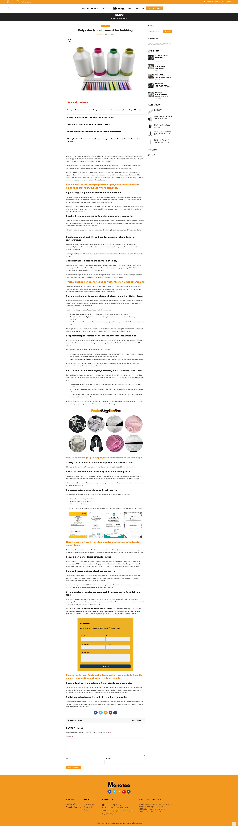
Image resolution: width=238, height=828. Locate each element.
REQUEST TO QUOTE (154, 8)
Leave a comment (109, 34)
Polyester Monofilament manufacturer (98, 609)
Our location (226, 2)
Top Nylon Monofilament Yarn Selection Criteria (161, 94)
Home (83, 8)
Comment (69, 736)
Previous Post (76, 720)
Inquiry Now (105, 666)
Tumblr (115, 713)
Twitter (101, 713)
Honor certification (212, 2)
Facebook (96, 713)
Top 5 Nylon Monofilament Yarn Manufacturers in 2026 (163, 85)
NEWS (130, 8)
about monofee (93, 8)
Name (68, 758)
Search (167, 31)
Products (105, 8)
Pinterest (110, 713)
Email (106, 713)
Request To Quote (90, 804)
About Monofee (71, 804)
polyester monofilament (124, 184)
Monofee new (123, 18)
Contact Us (139, 8)
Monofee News (89, 807)
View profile (152, 155)
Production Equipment (73, 807)
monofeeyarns (120, 823)
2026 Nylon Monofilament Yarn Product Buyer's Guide (163, 76)
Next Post (136, 720)
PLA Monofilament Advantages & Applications (161, 57)
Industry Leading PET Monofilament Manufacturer (162, 66)
